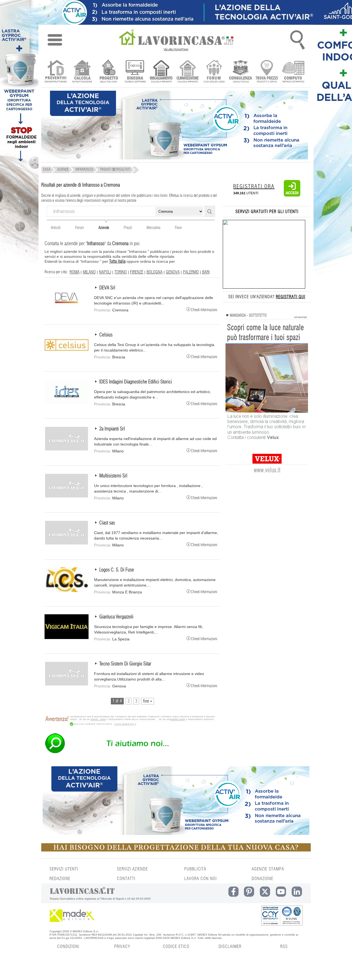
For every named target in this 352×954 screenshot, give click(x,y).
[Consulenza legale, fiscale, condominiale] (240, 72)
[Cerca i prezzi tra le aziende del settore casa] (267, 72)
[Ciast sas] (67, 543)
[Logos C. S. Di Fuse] (67, 590)
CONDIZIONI (68, 946)
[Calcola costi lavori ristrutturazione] (82, 72)
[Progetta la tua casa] (176, 850)
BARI (206, 272)
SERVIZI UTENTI (64, 869)
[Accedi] (292, 195)
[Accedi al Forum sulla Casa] (214, 72)
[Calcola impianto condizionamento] (188, 72)
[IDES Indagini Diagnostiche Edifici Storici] (67, 402)
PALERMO (191, 272)
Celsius (105, 335)
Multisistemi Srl (113, 476)
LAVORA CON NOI (200, 878)
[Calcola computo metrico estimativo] (293, 72)
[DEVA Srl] (67, 308)
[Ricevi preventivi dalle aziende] (56, 72)
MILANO (89, 272)
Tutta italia (117, 261)
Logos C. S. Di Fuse (116, 570)
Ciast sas (107, 523)
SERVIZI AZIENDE (132, 869)
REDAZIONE (60, 878)
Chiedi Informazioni (204, 309)
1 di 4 (117, 701)
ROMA (74, 272)
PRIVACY (122, 946)
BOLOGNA (155, 272)
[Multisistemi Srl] (67, 496)
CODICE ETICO (176, 946)
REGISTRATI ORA (253, 186)
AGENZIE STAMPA (268, 869)
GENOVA (173, 272)
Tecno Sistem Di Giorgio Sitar (125, 664)
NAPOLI (105, 272)
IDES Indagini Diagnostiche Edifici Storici (135, 382)
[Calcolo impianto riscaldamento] (161, 72)
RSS (284, 946)
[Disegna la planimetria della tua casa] (135, 72)
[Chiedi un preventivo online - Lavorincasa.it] (130, 753)
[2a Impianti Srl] (67, 449)
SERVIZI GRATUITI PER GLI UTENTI (266, 211)
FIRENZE (136, 272)
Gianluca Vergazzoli (116, 617)
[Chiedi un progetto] (108, 72)
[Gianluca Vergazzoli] (67, 637)
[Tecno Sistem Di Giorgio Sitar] (67, 684)
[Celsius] (67, 355)
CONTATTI (126, 878)
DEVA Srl (107, 288)
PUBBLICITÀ (195, 869)
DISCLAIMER (230, 946)
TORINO (120, 272)
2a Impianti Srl (112, 429)
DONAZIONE (262, 878)
